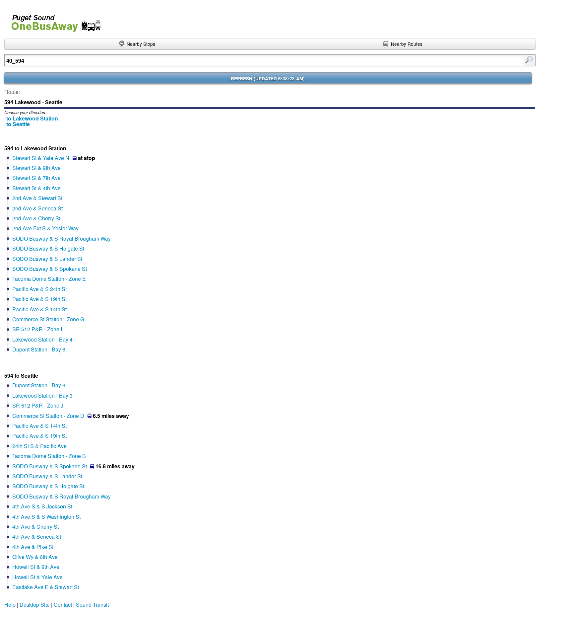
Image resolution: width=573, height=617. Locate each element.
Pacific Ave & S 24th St (39, 289)
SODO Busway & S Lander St (47, 259)
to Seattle (18, 124)
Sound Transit (92, 604)
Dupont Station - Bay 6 (38, 349)
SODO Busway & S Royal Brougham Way (61, 238)
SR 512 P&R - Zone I (37, 329)
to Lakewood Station (32, 118)
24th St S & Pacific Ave (39, 446)
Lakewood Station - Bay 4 (42, 339)
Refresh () (268, 78)
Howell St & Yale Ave (37, 577)
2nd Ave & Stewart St (37, 198)
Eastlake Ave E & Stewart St (45, 587)
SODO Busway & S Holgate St (48, 248)
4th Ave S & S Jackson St (42, 506)
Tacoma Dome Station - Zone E (49, 278)
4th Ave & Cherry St (35, 526)
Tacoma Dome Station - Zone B (49, 456)
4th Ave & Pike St (32, 547)
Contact (63, 604)
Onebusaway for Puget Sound (53, 20)
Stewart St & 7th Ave (36, 178)
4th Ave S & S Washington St (46, 516)
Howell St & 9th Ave (35, 567)
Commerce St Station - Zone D (48, 416)
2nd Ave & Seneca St (37, 208)
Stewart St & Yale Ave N (40, 158)
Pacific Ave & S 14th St (39, 309)
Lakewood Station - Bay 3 (42, 395)
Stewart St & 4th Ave (36, 188)
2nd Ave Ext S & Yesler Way (45, 228)
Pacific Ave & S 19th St (39, 299)
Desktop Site (35, 604)
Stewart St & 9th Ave (36, 168)
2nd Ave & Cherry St (36, 218)
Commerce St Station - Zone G (48, 319)
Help (10, 604)
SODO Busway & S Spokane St (49, 268)
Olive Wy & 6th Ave (35, 557)
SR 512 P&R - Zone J (37, 405)
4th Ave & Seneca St (36, 536)
